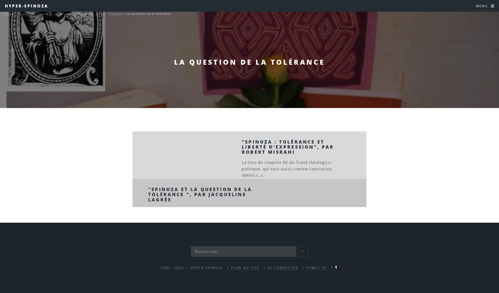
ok (303, 251)
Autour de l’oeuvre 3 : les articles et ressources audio (61, 14)
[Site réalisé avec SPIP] (336, 268)
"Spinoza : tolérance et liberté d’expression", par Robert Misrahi (288, 146)
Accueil (9, 14)
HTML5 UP (316, 268)
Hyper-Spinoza (26, 6)
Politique (115, 14)
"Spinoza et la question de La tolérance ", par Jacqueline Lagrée (200, 194)
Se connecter (282, 268)
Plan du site (245, 268)
